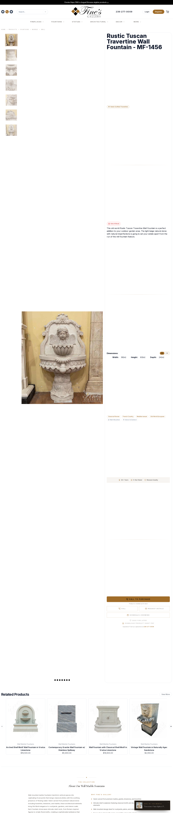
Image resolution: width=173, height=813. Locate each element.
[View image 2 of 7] (11, 55)
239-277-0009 (149, 626)
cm (167, 353)
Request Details (156, 608)
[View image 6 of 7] (11, 115)
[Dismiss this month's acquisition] (168, 802)
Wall (43, 29)
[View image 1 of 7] (11, 40)
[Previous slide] (25, 358)
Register (158, 12)
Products (13, 29)
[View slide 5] (64, 680)
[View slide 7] (69, 680)
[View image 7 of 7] (11, 130)
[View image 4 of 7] (11, 85)
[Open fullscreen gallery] (62, 358)
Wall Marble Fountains (25, 744)
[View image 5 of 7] (11, 100)
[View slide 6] (67, 680)
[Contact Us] (3, 12)
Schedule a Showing (140, 615)
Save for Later (139, 620)
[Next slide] (99, 358)
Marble (35, 29)
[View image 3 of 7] (11, 70)
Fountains (24, 29)
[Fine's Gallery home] (86, 11)
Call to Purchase (139, 599)
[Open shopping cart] (167, 11)
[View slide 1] (55, 680)
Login (147, 12)
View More (165, 694)
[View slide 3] (60, 680)
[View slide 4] (62, 680)
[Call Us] (7, 12)
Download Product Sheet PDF (139, 623)
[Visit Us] (11, 12)
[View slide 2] (57, 680)
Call (123, 608)
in (162, 353)
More (136, 22)
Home (3, 29)
